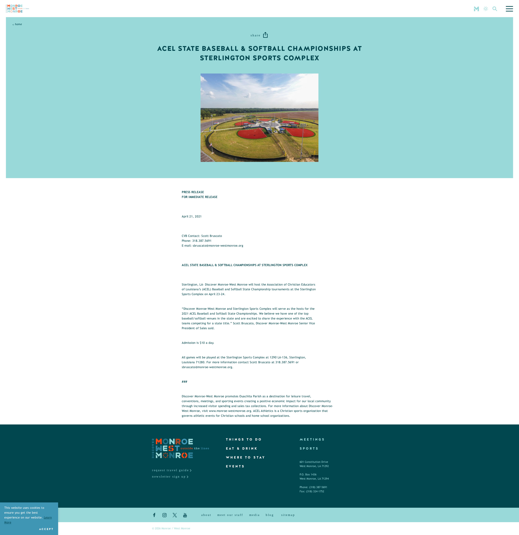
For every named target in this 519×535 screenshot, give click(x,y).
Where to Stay (246, 457)
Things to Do (244, 439)
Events (235, 466)
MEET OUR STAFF (230, 515)
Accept (46, 529)
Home (18, 24)
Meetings (312, 439)
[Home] (17, 9)
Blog (270, 515)
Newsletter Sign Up (169, 476)
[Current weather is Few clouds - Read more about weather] (486, 8)
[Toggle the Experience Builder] (476, 8)
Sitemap (288, 515)
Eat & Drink (242, 448)
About (206, 515)
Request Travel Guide (170, 470)
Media (254, 515)
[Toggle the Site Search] (495, 8)
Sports (309, 448)
